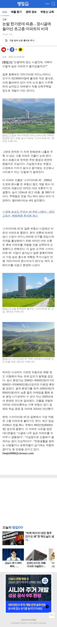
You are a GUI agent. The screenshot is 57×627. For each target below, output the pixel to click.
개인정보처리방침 (28, 620)
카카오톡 (20, 49)
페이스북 (12, 49)
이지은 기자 (7, 34)
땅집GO (23, 4)
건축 (4, 19)
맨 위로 (52, 615)
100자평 (3, 49)
